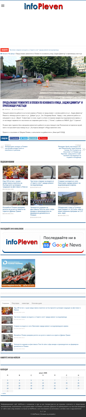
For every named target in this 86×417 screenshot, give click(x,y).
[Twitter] (45, 411)
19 (31, 386)
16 (78, 383)
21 (55, 386)
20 (43, 386)
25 (19, 388)
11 (19, 383)
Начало (4, 54)
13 (43, 383)
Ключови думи (37, 303)
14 (55, 383)
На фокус (11, 54)
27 (43, 388)
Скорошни (5, 303)
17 (7, 386)
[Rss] (41, 411)
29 (66, 388)
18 (19, 386)
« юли (4, 393)
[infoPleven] (43, 6)
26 (31, 388)
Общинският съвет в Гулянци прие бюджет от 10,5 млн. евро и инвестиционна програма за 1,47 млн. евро (70, 210)
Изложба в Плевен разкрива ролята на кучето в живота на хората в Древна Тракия (14, 209)
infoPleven (7, 109)
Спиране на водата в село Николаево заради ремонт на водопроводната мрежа (69, 183)
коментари (25, 303)
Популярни (15, 303)
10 (7, 383)
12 (31, 383)
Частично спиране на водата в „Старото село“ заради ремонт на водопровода (34, 50)
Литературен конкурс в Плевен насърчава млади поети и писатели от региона (16, 147)
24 (7, 388)
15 (66, 383)
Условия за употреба (47, 414)
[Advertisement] (43, 27)
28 (55, 388)
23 (78, 386)
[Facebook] (43, 411)
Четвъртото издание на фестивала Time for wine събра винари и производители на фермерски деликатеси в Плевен (42, 211)
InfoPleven (35, 414)
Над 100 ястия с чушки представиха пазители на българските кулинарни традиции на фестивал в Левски (15, 184)
